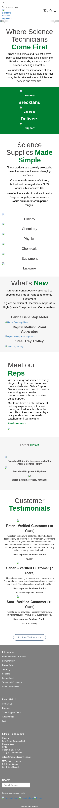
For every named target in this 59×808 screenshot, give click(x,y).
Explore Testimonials (29, 637)
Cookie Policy (8, 665)
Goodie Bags (8, 716)
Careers (5, 708)
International (7, 677)
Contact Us (7, 703)
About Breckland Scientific (14, 656)
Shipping (6, 673)
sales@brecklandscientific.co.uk (34, 7)
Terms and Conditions (12, 682)
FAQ (4, 720)
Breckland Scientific (29, 806)
